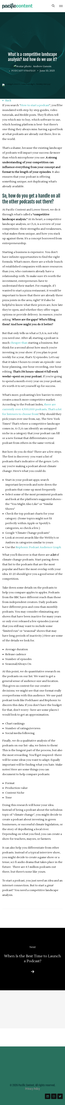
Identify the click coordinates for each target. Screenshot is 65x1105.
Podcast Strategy (23, 71)
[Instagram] (54, 1096)
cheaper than (19, 343)
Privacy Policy (32, 1088)
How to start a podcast (35, 105)
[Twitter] (60, 1096)
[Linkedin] (47, 1096)
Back (8, 100)
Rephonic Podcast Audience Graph (38, 547)
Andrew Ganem (42, 66)
